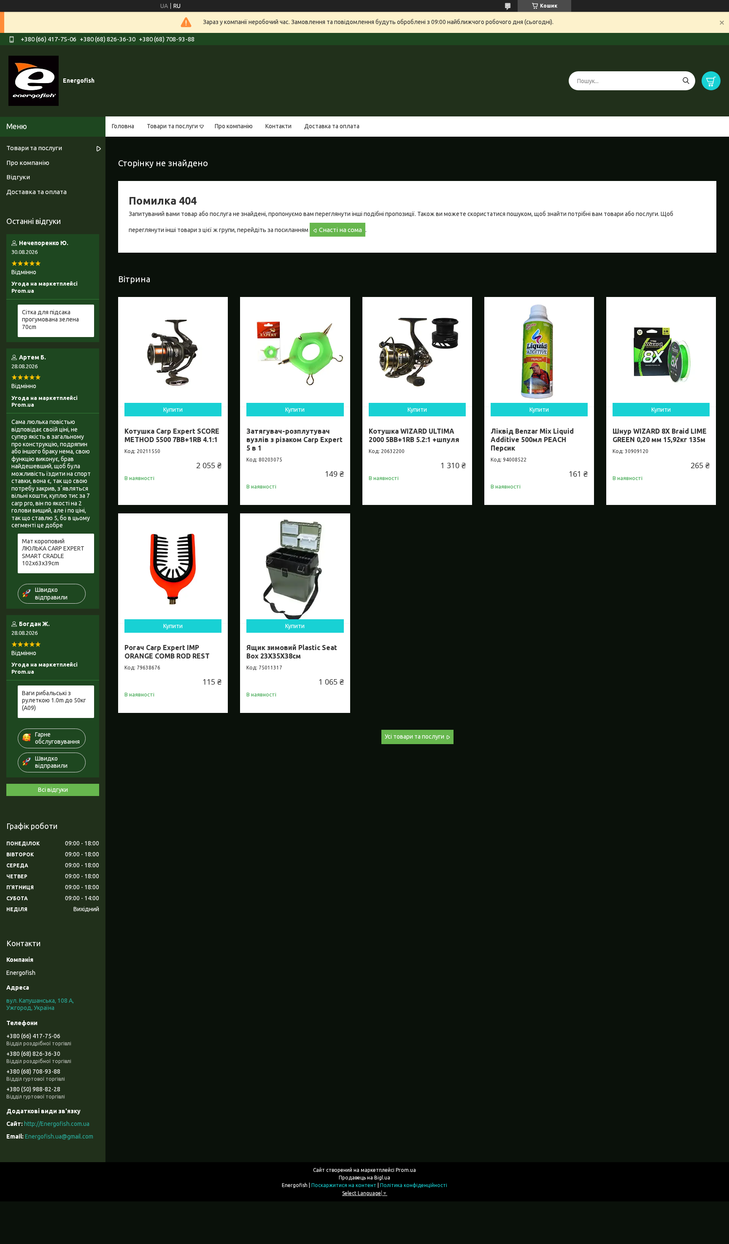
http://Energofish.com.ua (56, 1123)
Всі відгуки (53, 789)
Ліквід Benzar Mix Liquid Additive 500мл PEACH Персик (532, 439)
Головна (123, 126)
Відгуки (18, 177)
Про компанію (234, 126)
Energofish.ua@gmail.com (59, 1136)
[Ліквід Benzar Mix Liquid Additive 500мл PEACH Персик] (539, 352)
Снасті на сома (340, 229)
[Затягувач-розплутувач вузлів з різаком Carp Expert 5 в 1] (295, 352)
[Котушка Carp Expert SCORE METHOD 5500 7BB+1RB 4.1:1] (173, 352)
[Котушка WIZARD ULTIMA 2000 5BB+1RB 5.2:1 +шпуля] (417, 352)
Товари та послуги (172, 126)
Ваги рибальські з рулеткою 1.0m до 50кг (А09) (54, 700)
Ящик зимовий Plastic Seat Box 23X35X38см (291, 652)
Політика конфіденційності (413, 1185)
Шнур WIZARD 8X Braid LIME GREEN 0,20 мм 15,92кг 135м (660, 435)
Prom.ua (406, 1170)
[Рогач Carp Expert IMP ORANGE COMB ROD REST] (173, 568)
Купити (173, 409)
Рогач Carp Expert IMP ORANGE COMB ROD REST (167, 652)
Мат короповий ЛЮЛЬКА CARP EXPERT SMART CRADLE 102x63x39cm (53, 552)
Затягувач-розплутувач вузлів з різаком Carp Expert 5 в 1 (294, 439)
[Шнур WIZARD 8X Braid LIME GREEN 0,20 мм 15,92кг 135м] (661, 352)
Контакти (278, 126)
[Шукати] (685, 80)
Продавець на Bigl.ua (364, 1177)
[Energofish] (33, 80)
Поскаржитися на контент (343, 1185)
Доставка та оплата (331, 126)
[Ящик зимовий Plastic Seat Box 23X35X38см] (295, 568)
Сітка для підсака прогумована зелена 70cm (50, 319)
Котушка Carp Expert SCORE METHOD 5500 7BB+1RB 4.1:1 (171, 435)
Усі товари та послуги (414, 736)
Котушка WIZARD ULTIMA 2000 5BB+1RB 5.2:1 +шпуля (414, 435)
